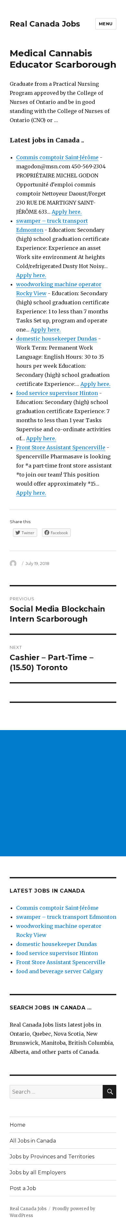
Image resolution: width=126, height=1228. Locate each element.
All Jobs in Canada (33, 1141)
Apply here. (67, 211)
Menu (106, 23)
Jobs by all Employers (38, 1172)
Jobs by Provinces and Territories (52, 1157)
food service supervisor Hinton (57, 393)
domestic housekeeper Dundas (56, 338)
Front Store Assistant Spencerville (60, 447)
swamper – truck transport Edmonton (66, 917)
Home (18, 1125)
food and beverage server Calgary (59, 971)
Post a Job (23, 1188)
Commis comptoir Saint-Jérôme (57, 157)
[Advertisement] (63, 793)
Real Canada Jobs (45, 23)
